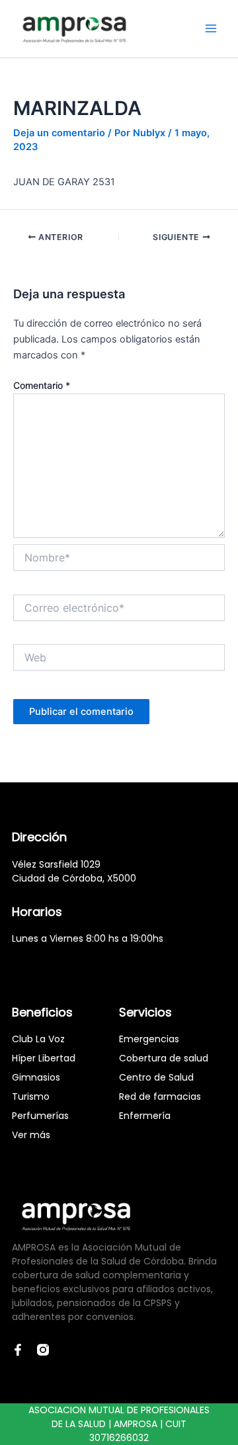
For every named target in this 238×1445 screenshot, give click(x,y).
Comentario (41, 385)
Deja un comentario (59, 133)
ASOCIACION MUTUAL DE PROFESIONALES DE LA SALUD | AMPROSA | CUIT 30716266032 (119, 1423)
